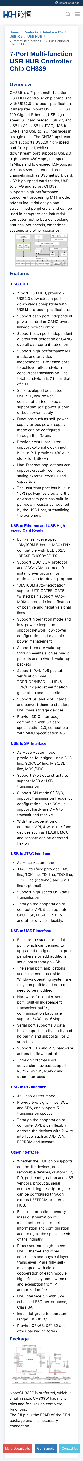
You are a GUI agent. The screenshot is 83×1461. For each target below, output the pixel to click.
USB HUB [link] (34, 36)
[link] (14, 32)
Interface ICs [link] (53, 32)
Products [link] (31, 32)
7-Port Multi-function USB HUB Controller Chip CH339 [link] (39, 42)
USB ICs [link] (16, 36)
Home (14, 32)
